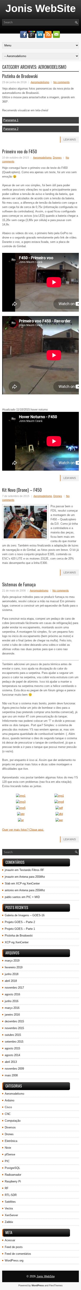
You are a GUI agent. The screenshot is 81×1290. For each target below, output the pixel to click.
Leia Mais (70, 139)
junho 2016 (11, 1001)
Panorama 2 (10, 128)
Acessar (10, 1240)
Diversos (10, 1127)
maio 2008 (11, 1075)
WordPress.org (14, 1260)
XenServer (11, 1215)
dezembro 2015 (14, 1021)
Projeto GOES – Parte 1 (20, 928)
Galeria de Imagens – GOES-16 (24, 915)
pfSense (10, 1154)
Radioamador (13, 1174)
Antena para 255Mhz (32, 876)
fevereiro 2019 (13, 967)
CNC (8, 1114)
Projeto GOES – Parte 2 (20, 922)
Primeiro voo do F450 (19, 151)
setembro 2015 (14, 1041)
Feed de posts (14, 1247)
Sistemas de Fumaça (19, 584)
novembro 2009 (14, 1068)
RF (6, 1188)
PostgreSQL (12, 1168)
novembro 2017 (14, 987)
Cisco (8, 1107)
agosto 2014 (12, 1055)
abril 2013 (11, 1061)
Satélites (10, 1201)
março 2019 (12, 960)
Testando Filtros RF (31, 870)
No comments (61, 82)
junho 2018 (11, 974)
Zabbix (9, 1222)
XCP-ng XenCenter (28, 883)
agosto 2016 (12, 994)
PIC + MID (33, 897)
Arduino (9, 1100)
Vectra (9, 1208)
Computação (13, 1120)
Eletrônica (11, 1141)
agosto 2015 (12, 1048)
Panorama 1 (10, 120)
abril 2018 (11, 980)
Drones (57, 157)
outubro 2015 (13, 1034)
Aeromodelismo (40, 82)
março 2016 (12, 1007)
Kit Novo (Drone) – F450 (22, 490)
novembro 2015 (14, 1028)
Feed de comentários (18, 1253)
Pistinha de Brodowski (20, 76)
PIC (7, 1161)
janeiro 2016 (12, 1014)
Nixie (8, 1147)
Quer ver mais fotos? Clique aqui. (23, 829)
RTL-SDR (11, 1195)
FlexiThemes (56, 1285)
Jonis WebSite (40, 8)
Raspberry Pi (13, 1181)
